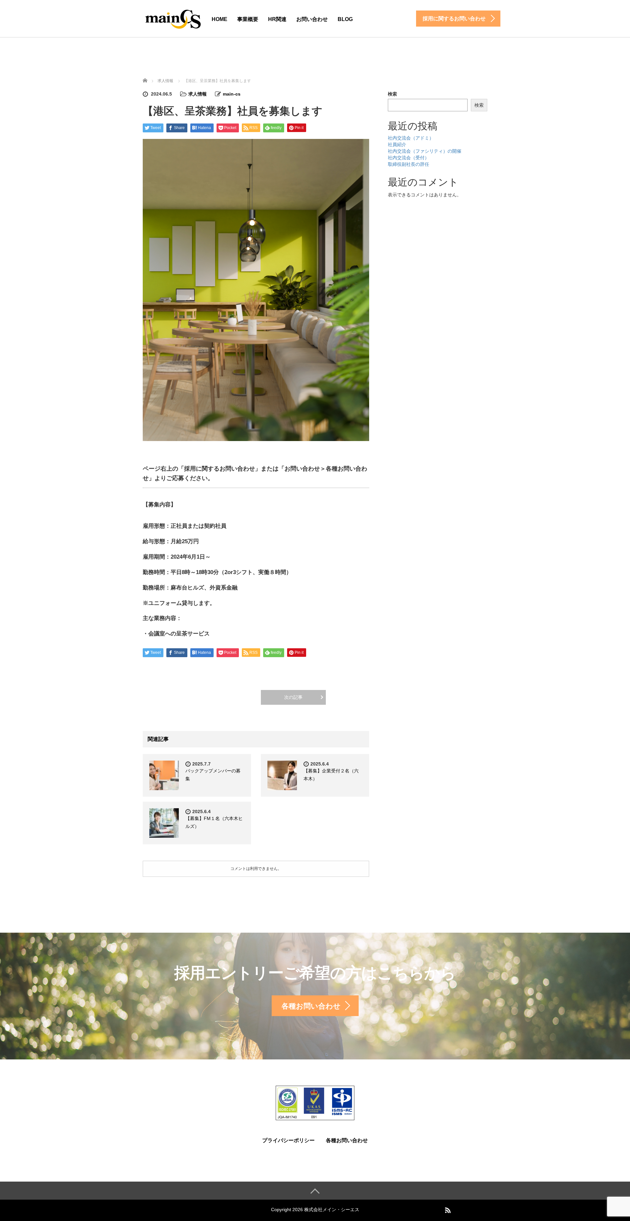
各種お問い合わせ (347, 1140)
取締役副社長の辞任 (408, 164)
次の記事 (293, 697)
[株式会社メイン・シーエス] (172, 17)
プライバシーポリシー (288, 1140)
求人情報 (197, 94)
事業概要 (247, 19)
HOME (219, 19)
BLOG (345, 19)
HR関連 (277, 19)
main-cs (232, 94)
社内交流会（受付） (408, 157)
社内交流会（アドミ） (411, 138)
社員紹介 (397, 144)
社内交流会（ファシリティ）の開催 (424, 151)
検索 (392, 94)
